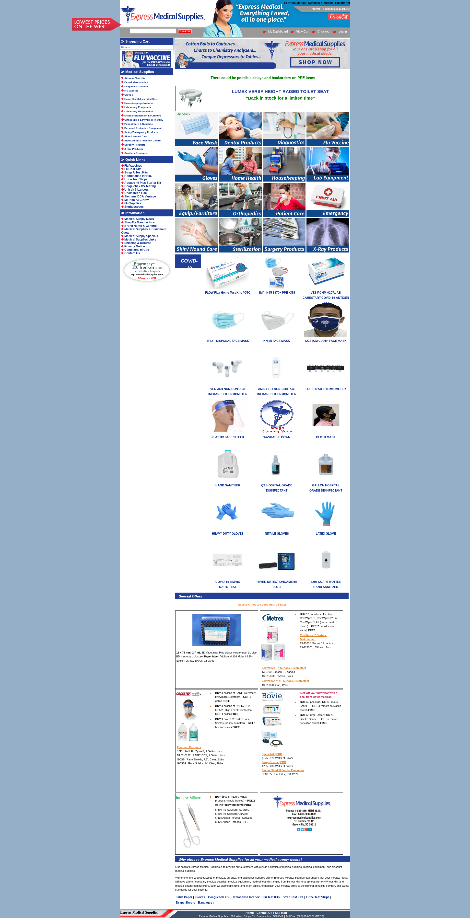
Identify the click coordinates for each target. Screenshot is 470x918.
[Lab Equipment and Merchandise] (327, 180)
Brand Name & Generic (140, 226)
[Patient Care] (284, 216)
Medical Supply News (139, 219)
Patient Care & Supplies (138, 124)
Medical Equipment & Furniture (142, 115)
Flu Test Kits (271, 897)
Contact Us (132, 253)
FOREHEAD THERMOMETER (326, 389)
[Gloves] (196, 180)
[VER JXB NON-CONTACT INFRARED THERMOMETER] (227, 384)
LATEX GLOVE (326, 533)
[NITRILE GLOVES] (276, 528)
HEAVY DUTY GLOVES (228, 533)
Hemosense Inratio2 (246, 897)
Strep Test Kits (293, 897)
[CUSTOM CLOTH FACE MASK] (325, 336)
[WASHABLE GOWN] (276, 432)
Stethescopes (134, 206)
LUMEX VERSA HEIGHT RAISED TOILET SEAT (280, 91)
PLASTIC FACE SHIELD (228, 437)
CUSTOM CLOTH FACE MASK (326, 341)
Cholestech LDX (135, 193)
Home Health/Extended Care (141, 99)
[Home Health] (240, 180)
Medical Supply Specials (141, 236)
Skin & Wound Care (135, 136)
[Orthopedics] (240, 216)
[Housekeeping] (284, 180)
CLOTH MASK (326, 437)
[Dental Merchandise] (240, 145)
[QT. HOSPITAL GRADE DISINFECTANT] (276, 480)
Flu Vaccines (133, 165)
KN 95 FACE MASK (276, 341)
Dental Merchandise (136, 82)
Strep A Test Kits (136, 172)
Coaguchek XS (218, 897)
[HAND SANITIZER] (227, 480)
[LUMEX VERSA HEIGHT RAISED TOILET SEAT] (191, 108)
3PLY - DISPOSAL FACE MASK (228, 341)
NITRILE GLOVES (277, 533)
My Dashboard (278, 31)
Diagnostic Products (136, 86)
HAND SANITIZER (227, 485)
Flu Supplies (132, 203)
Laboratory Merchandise (138, 111)
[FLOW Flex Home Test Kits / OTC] (227, 287)
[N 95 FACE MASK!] (276, 336)
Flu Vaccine (131, 90)
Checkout (323, 31)
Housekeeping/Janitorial (138, 103)
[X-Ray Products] (327, 251)
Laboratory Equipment (137, 107)
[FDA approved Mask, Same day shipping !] (196, 145)
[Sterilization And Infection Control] (240, 251)
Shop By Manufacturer (140, 222)
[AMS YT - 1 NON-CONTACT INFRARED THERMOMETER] (276, 384)
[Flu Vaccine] (327, 145)
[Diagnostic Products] (284, 145)
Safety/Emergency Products (141, 132)
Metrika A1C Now (136, 200)
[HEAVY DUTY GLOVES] (227, 528)
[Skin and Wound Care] (196, 251)
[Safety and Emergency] (327, 216)
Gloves (200, 897)
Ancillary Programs (136, 153)
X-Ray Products (133, 149)
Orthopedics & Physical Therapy (143, 119)
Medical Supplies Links (140, 239)
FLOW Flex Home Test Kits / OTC (227, 292)
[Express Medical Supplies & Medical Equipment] (339, 18)
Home (316, 9)
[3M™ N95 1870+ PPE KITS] (276, 287)
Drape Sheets (185, 902)
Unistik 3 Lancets (136, 189)
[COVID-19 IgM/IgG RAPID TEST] (227, 577)
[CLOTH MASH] (325, 432)
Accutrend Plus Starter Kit (142, 182)
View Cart (302, 31)
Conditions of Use (136, 250)
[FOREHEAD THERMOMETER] (325, 384)
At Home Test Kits (134, 78)
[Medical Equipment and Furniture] (196, 216)
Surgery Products (134, 144)
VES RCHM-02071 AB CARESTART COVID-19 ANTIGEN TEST (326, 298)
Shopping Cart (137, 41)
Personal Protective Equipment (143, 128)
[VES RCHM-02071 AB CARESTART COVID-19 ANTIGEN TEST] (325, 287)
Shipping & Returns (137, 243)
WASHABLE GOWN (276, 437)
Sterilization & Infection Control (142, 140)
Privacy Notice (134, 246)
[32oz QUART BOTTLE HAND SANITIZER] (325, 577)
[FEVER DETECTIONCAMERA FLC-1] (276, 577)
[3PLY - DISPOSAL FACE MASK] (227, 336)
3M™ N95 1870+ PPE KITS (276, 292)
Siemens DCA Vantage (140, 196)
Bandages (205, 902)
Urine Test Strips (317, 897)
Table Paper (184, 897)
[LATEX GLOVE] (325, 528)
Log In (343, 31)
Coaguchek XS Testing (140, 186)
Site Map (281, 913)
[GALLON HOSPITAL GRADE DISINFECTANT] (325, 480)
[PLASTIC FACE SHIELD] (227, 432)
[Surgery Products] (284, 251)
